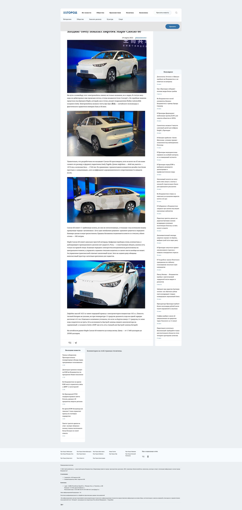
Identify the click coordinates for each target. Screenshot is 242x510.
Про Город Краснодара (99, 458)
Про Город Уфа (113, 454)
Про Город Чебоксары (66, 451)
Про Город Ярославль (98, 451)
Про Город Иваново (130, 451)
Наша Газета (112, 451)
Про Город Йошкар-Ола (66, 454)
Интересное (67, 19)
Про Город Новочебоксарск (84, 451)
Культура (110, 19)
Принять (172, 26)
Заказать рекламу (95, 19)
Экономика (143, 13)
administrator (141, 38)
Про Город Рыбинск (98, 454)
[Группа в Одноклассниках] (148, 456)
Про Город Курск (81, 454)
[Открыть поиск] (176, 13)
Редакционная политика (66, 465)
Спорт (121, 19)
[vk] (70, 342)
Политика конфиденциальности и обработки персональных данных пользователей (82, 495)
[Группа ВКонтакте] (143, 456)
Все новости (86, 13)
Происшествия (115, 13)
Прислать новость (162, 13)
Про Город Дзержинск (66, 458)
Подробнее (110, 500)
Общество (100, 13)
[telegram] (76, 342)
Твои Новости (80, 458)
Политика (130, 13)
